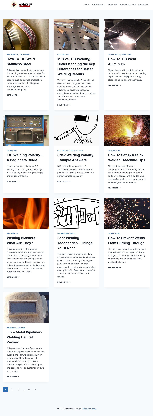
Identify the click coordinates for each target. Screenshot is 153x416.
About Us (112, 4)
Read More (13, 95)
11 (29, 389)
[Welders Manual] (21, 4)
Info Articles (12, 55)
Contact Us (143, 4)
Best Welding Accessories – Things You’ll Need (74, 243)
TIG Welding (25, 55)
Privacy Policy (89, 409)
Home (86, 4)
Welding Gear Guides (66, 233)
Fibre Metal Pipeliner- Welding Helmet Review (24, 337)
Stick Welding (77, 151)
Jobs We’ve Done (127, 4)
